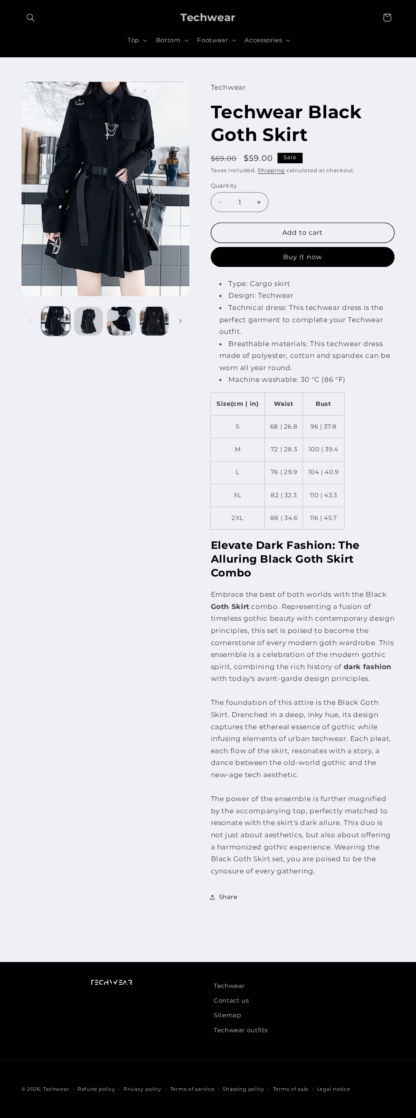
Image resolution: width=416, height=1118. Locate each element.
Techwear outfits (241, 1030)
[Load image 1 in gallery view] (55, 321)
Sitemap (227, 1015)
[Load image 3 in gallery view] (121, 321)
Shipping (271, 170)
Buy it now (303, 257)
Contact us (231, 1000)
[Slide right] (180, 321)
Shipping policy (243, 1089)
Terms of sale (291, 1089)
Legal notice (333, 1089)
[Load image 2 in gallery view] (88, 321)
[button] (31, 17)
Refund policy (96, 1089)
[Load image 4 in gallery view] (154, 321)
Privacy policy (143, 1089)
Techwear (229, 986)
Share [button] (228, 897)
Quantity (224, 185)
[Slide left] (30, 321)
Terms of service (192, 1089)
